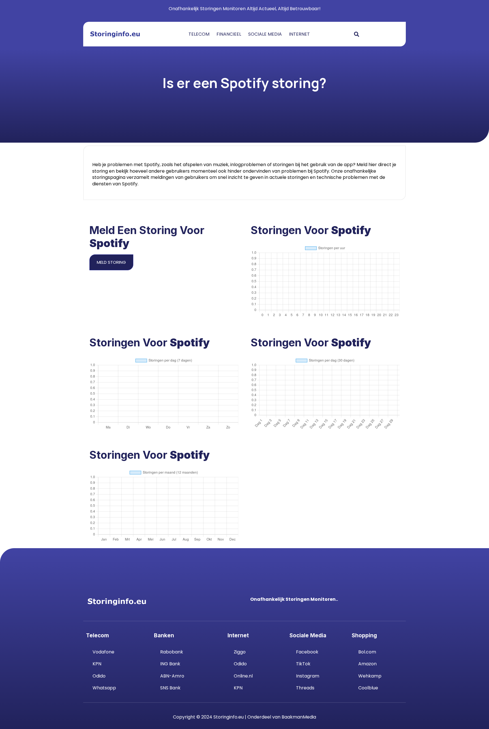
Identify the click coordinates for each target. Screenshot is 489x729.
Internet (299, 34)
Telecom (198, 34)
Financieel (228, 34)
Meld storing (111, 262)
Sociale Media (265, 34)
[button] (356, 34)
